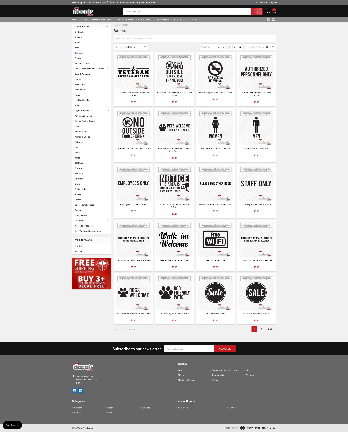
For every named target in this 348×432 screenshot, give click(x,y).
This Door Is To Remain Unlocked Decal (256, 260)
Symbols (78, 210)
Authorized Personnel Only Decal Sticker (256, 93)
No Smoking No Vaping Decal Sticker (215, 92)
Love (77, 126)
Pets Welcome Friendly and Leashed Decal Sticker (174, 149)
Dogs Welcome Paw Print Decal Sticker (133, 313)
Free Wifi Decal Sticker (215, 260)
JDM (77, 105)
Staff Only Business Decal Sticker (256, 204)
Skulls (77, 184)
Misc (77, 147)
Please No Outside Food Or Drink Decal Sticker (174, 93)
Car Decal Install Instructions (133, 19)
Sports (78, 194)
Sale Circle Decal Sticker (215, 313)
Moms (77, 152)
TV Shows (79, 220)
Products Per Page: (256, 47)
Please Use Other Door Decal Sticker (215, 204)
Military (78, 142)
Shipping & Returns (102, 19)
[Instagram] (273, 19)
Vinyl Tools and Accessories (88, 231)
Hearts (78, 79)
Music (77, 157)
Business (79, 53)
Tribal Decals (81, 215)
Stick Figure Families (84, 205)
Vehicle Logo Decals (84, 116)
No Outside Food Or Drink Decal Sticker (133, 148)
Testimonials (162, 19)
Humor (78, 95)
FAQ (74, 19)
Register (273, 2)
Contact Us (180, 19)
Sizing (83, 19)
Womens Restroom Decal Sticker (215, 148)
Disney (78, 58)
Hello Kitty (80, 89)
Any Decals (80, 246)
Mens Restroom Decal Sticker (256, 148)
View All (78, 251)
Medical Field (81, 131)
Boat (77, 47)
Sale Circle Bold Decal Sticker (256, 313)
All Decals (79, 32)
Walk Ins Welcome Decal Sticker (174, 260)
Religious (79, 178)
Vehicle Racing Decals (85, 121)
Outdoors (79, 168)
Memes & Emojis (82, 137)
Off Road (79, 163)
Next (270, 329)
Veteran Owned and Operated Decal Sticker (133, 93)
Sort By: (119, 47)
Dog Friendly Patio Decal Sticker (174, 313)
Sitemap (250, 375)
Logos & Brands (82, 110)
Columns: (205, 46)
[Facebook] (268, 19)
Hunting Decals (82, 100)
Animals (78, 37)
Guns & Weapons (82, 74)
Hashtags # (80, 84)
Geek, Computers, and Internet (89, 68)
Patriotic (79, 173)
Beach (77, 42)
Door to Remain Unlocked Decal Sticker (133, 260)
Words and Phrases (84, 226)
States (78, 199)
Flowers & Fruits (82, 63)
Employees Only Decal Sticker (133, 204)
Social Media (81, 189)
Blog (194, 19)
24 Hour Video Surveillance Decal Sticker (174, 205)
